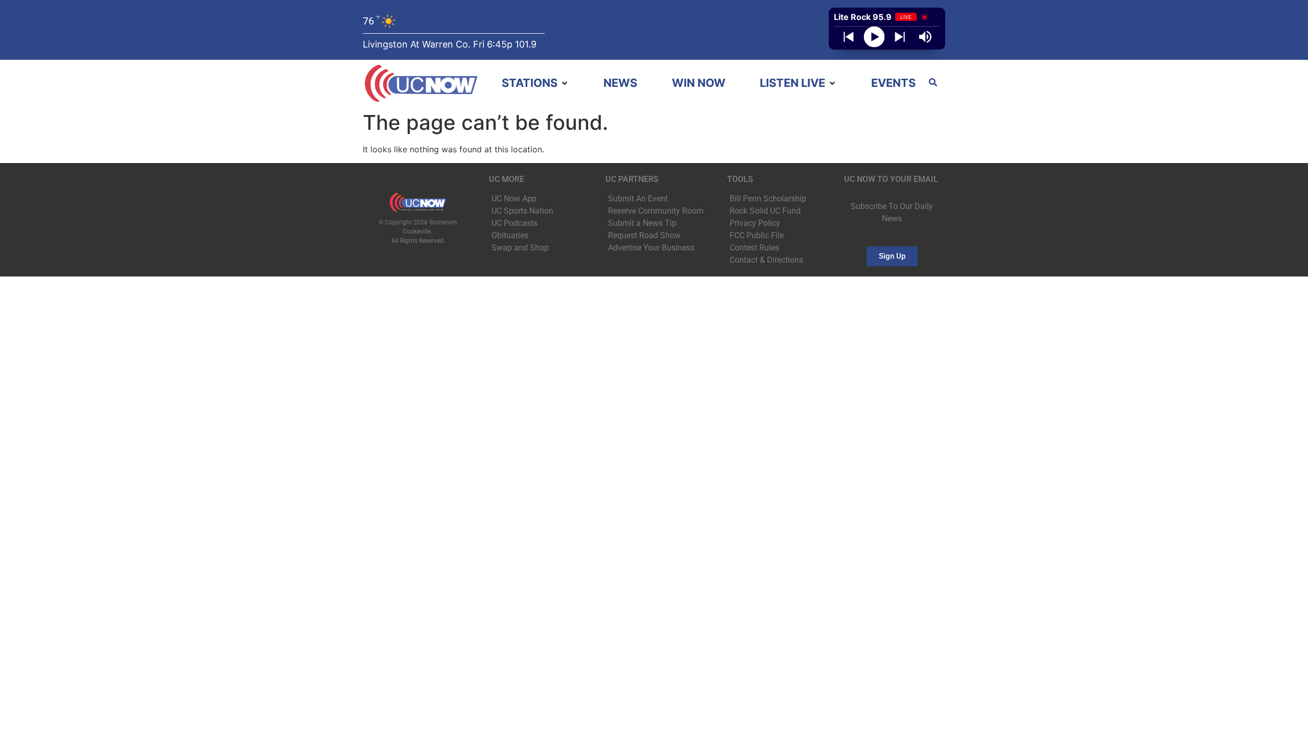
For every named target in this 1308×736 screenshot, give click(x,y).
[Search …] (933, 83)
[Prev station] (899, 36)
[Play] (874, 37)
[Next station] (848, 36)
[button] (535, 83)
